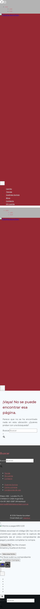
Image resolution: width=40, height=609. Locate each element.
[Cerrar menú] (0, 570)
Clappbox (26, 518)
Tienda (9, 192)
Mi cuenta (8, 476)
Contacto (10, 201)
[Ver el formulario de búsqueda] (2, 183)
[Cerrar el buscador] (2, 596)
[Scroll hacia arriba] (2, 565)
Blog (8, 198)
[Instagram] (5, 3)
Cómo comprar (10, 487)
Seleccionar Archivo (9, 554)
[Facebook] (2, 3)
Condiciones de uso (12, 490)
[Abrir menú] (2, 388)
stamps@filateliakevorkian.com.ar (14, 504)
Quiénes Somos (13, 195)
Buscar (6, 430)
